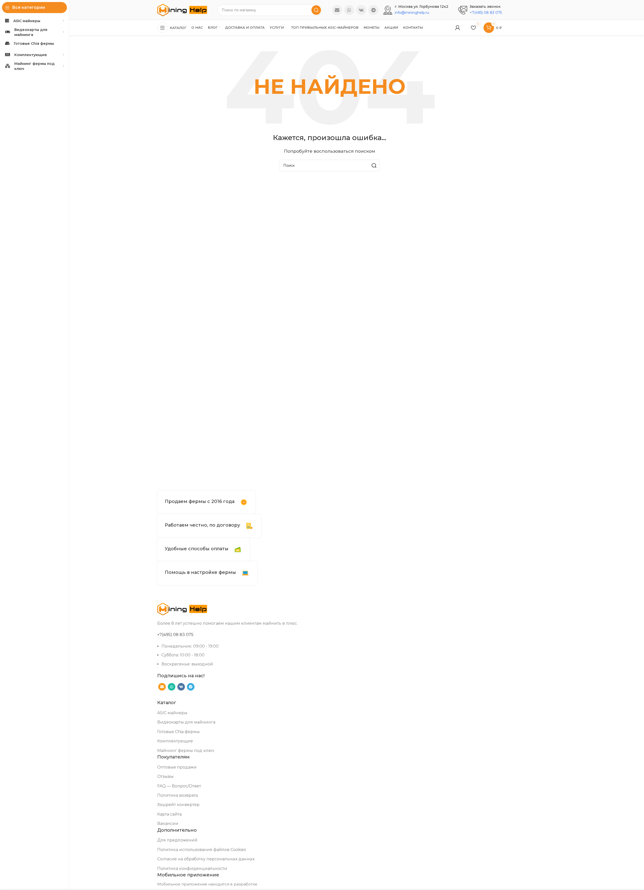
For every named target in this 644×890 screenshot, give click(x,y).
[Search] (316, 10)
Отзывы (165, 776)
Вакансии (167, 823)
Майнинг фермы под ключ (185, 750)
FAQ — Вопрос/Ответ (179, 786)
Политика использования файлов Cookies (201, 849)
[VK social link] (361, 10)
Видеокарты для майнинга (186, 722)
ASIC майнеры (172, 712)
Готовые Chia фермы (178, 731)
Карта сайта (169, 814)
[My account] (457, 28)
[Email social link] (337, 10)
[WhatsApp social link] (349, 10)
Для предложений (177, 840)
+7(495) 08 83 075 (486, 12)
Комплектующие (175, 741)
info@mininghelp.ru (412, 12)
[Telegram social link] (373, 10)
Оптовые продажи (177, 767)
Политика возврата (177, 795)
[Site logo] (182, 9)
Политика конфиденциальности (192, 868)
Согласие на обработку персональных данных (206, 859)
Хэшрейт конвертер (178, 804)
